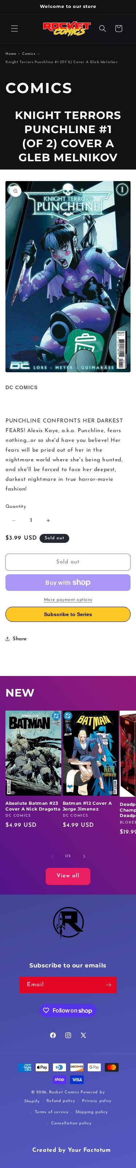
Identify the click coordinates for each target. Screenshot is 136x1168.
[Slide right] (84, 856)
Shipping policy (91, 1112)
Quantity (15, 506)
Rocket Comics (64, 1092)
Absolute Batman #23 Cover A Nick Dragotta (33, 806)
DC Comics (21, 387)
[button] (14, 28)
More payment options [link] (68, 600)
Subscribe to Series (68, 614)
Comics (29, 54)
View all (68, 876)
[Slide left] (52, 856)
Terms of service (52, 1112)
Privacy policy (97, 1101)
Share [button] (20, 639)
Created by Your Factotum (71, 1150)
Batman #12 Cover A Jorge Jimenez (87, 806)
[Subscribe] (109, 985)
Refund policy (60, 1101)
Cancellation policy (71, 1123)
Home (10, 54)
